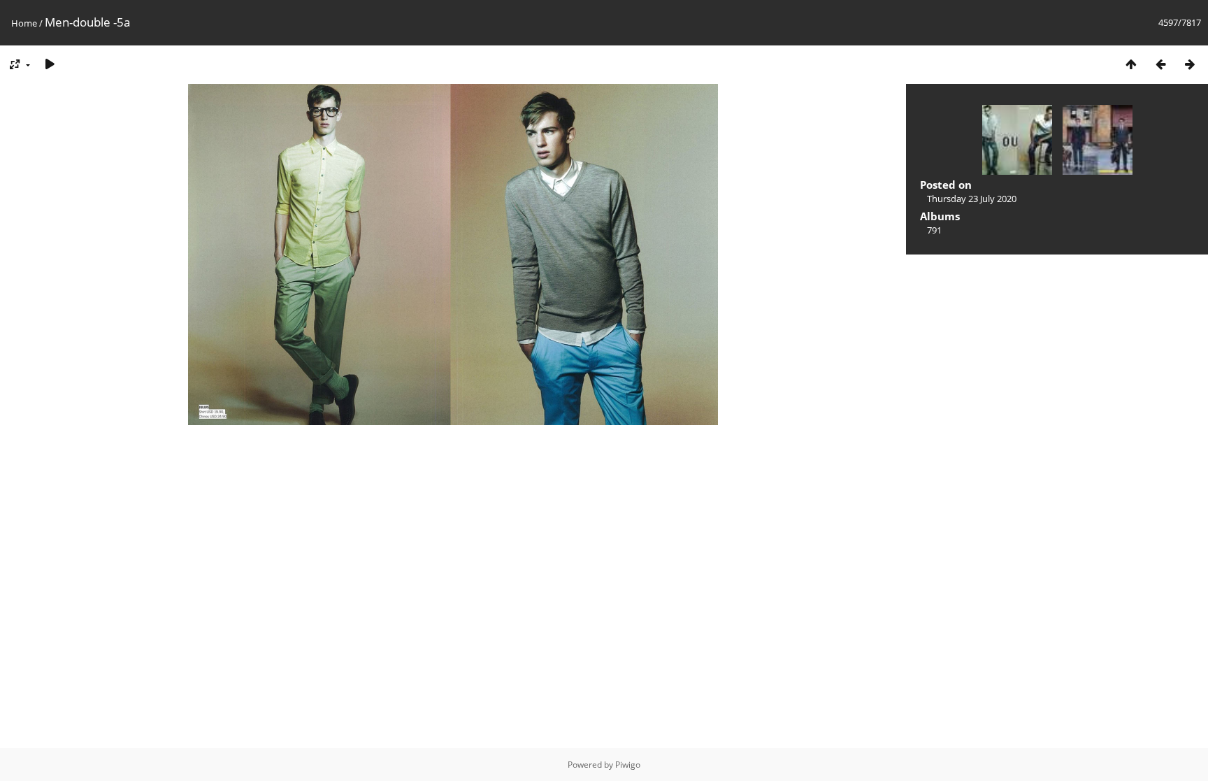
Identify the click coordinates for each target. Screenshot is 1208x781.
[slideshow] (49, 64)
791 (934, 230)
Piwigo (627, 765)
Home (24, 23)
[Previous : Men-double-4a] (1160, 64)
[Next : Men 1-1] (1190, 64)
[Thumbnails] (1131, 64)
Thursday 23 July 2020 (971, 198)
